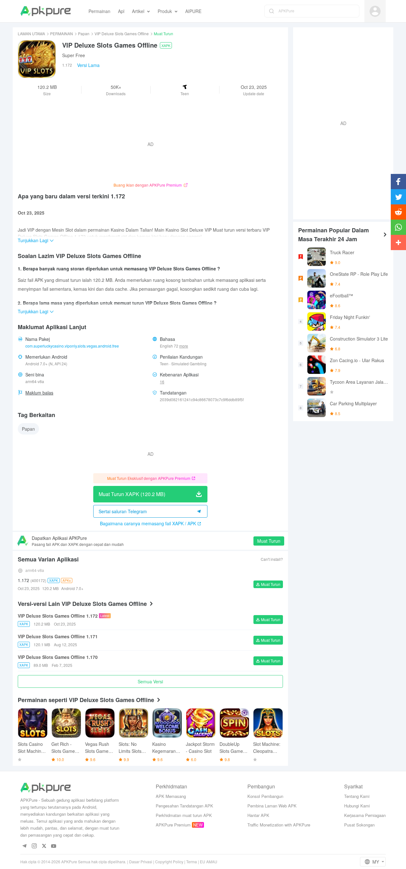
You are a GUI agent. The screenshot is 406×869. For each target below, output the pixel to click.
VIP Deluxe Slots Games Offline (122, 33)
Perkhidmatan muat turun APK (184, 815)
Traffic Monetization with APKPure (278, 825)
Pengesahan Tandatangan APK (184, 806)
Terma (191, 861)
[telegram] (24, 846)
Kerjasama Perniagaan (365, 815)
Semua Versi (150, 681)
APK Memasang (171, 796)
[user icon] (375, 11)
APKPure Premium (173, 825)
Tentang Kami (357, 796)
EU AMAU (208, 861)
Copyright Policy (169, 861)
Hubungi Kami (357, 806)
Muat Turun (268, 541)
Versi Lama (88, 65)
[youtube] (54, 846)
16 (162, 381)
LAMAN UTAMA (31, 33)
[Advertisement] (340, 122)
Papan (83, 33)
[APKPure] (45, 11)
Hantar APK (258, 815)
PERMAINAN (61, 33)
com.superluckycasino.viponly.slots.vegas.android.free (72, 345)
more (183, 346)
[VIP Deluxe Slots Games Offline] (37, 59)
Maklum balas (39, 392)
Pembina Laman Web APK (272, 806)
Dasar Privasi (140, 861)
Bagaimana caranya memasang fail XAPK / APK (148, 523)
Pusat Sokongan (359, 825)
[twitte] (44, 846)
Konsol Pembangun (265, 796)
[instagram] (34, 846)
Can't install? (272, 559)
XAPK (165, 45)
